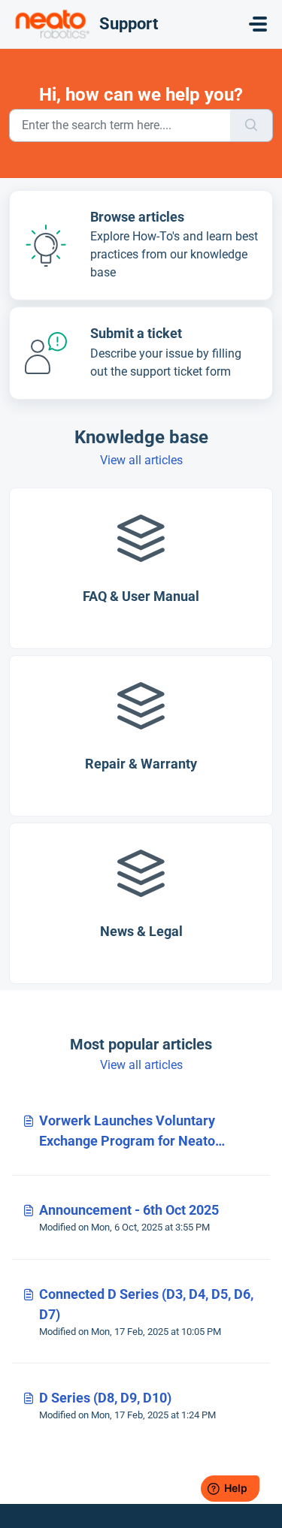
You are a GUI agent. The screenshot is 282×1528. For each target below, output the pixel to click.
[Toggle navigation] (258, 24)
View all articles (141, 460)
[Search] (251, 125)
